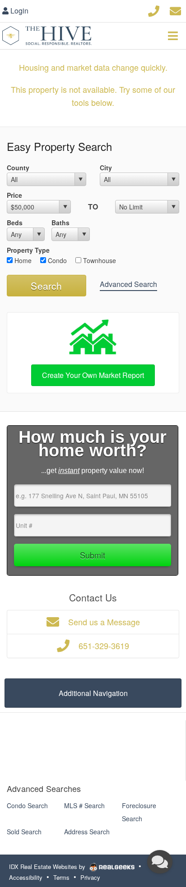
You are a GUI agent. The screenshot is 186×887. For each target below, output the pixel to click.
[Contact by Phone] (153, 10)
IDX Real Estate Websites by (48, 866)
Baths (60, 222)
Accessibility (25, 877)
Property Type (28, 250)
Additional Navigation (93, 693)
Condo (56, 260)
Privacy (90, 877)
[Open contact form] (175, 10)
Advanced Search (128, 284)
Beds (15, 222)
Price (14, 195)
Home (22, 260)
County (18, 167)
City (106, 167)
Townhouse (98, 260)
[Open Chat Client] (159, 861)
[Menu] (173, 35)
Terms (61, 877)
